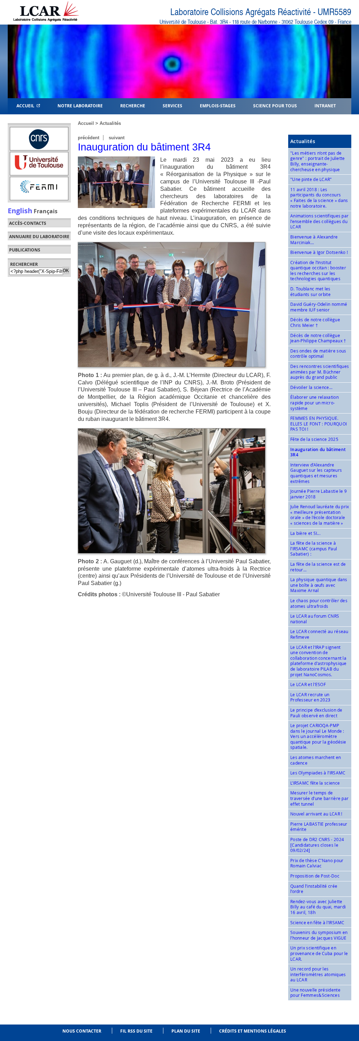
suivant (116, 137)
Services (172, 105)
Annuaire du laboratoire (39, 237)
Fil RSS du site (136, 1031)
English (20, 210)
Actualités (110, 123)
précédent (88, 137)
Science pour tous (275, 105)
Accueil (26, 105)
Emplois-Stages (218, 105)
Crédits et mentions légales (252, 1031)
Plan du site (185, 1031)
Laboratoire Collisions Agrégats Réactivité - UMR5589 (260, 12)
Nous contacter (81, 1031)
